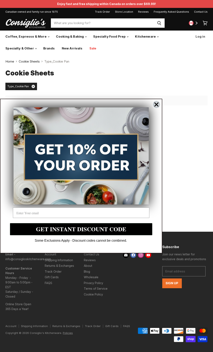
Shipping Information (59, 260)
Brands (49, 48)
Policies (68, 333)
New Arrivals (72, 48)
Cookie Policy (93, 294)
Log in (200, 36)
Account (50, 254)
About (88, 265)
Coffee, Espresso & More (26, 36)
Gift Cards (52, 277)
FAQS (48, 283)
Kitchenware (145, 36)
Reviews (143, 11)
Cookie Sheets (29, 61)
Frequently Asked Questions (171, 11)
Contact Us (201, 11)
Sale (93, 48)
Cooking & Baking (70, 36)
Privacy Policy (93, 283)
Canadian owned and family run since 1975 (31, 11)
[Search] (159, 23)
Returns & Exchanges (59, 265)
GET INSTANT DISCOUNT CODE (81, 229)
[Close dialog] (156, 104)
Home (9, 61)
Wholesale (91, 277)
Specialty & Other (20, 48)
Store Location (124, 11)
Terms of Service (96, 288)
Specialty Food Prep (109, 36)
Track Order (102, 11)
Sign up (172, 283)
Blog (87, 271)
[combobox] (102, 23)
